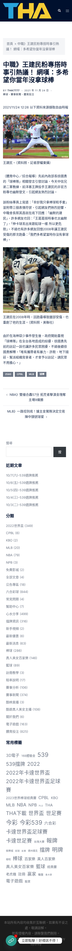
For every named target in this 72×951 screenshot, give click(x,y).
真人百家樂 (46, 859)
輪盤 (40, 874)
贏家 (31, 873)
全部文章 (12, 577)
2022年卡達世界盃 (28, 773)
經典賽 (52, 867)
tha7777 (13, 90)
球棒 (42, 374)
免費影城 (12, 570)
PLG (41, 805)
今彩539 (31, 822)
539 (42, 754)
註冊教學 (12, 673)
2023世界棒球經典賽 (21, 798)
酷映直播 (12, 702)
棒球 (5, 94)
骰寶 (27, 881)
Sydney (36, 944)
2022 (33, 764)
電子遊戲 (12, 724)
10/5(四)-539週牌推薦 (22, 490)
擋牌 (45, 850)
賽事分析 (12, 687)
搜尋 (9, 443)
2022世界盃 (15, 526)
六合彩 (50, 823)
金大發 (48, 874)
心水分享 (12, 614)
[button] (59, 10)
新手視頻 (12, 629)
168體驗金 (28, 756)
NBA (9, 555)
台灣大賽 (39, 841)
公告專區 (12, 585)
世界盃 (36, 813)
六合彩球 (12, 592)
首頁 (10, 44)
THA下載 (16, 813)
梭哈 (8, 859)
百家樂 (29, 859)
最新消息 (12, 643)
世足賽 (54, 813)
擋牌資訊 (12, 621)
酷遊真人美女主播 (19, 709)
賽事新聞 (16, 94)
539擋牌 (15, 764)
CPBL (20, 374)
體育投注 (29, 94)
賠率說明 (12, 680)
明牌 (57, 849)
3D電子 (12, 755)
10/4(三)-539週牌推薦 (22, 497)
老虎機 (11, 874)
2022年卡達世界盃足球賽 (33, 785)
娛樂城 (9, 850)
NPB (9, 562)
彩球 (17, 851)
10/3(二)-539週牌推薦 (22, 505)
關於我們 (12, 717)
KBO (9, 540)
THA (49, 805)
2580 (8, 374)
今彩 (12, 822)
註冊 (21, 874)
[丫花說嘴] (27, 11)
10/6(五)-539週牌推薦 (22, 483)
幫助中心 (12, 606)
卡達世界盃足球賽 (27, 832)
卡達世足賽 (19, 841)
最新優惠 (12, 636)
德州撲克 (33, 850)
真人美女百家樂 (17, 658)
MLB (31, 374)
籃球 (9, 665)
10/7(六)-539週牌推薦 (22, 475)
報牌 (52, 840)
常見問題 (12, 599)
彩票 (24, 851)
